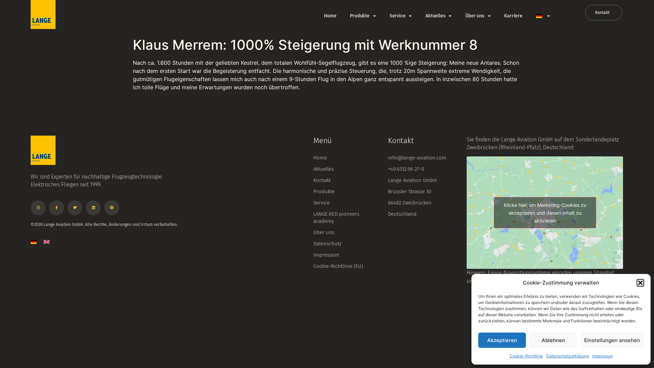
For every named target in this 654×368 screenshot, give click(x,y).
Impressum (602, 355)
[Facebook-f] (56, 207)
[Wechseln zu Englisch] (46, 241)
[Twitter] (74, 207)
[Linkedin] (93, 207)
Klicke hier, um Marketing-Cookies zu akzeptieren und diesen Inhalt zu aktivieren (545, 213)
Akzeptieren (502, 340)
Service (398, 16)
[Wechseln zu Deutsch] (33, 241)
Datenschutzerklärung (567, 355)
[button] (640, 282)
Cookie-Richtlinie (526, 355)
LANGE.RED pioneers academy (336, 217)
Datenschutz (327, 244)
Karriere (513, 16)
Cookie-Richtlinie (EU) (338, 266)
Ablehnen (553, 340)
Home (330, 16)
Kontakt (322, 180)
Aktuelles (435, 16)
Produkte (359, 16)
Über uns (474, 16)
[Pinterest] (111, 207)
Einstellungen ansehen (612, 340)
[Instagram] (38, 207)
